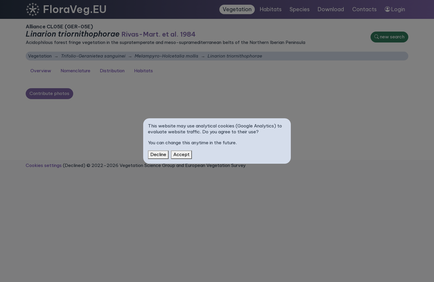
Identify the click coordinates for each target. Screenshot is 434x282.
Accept (181, 154)
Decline (158, 154)
